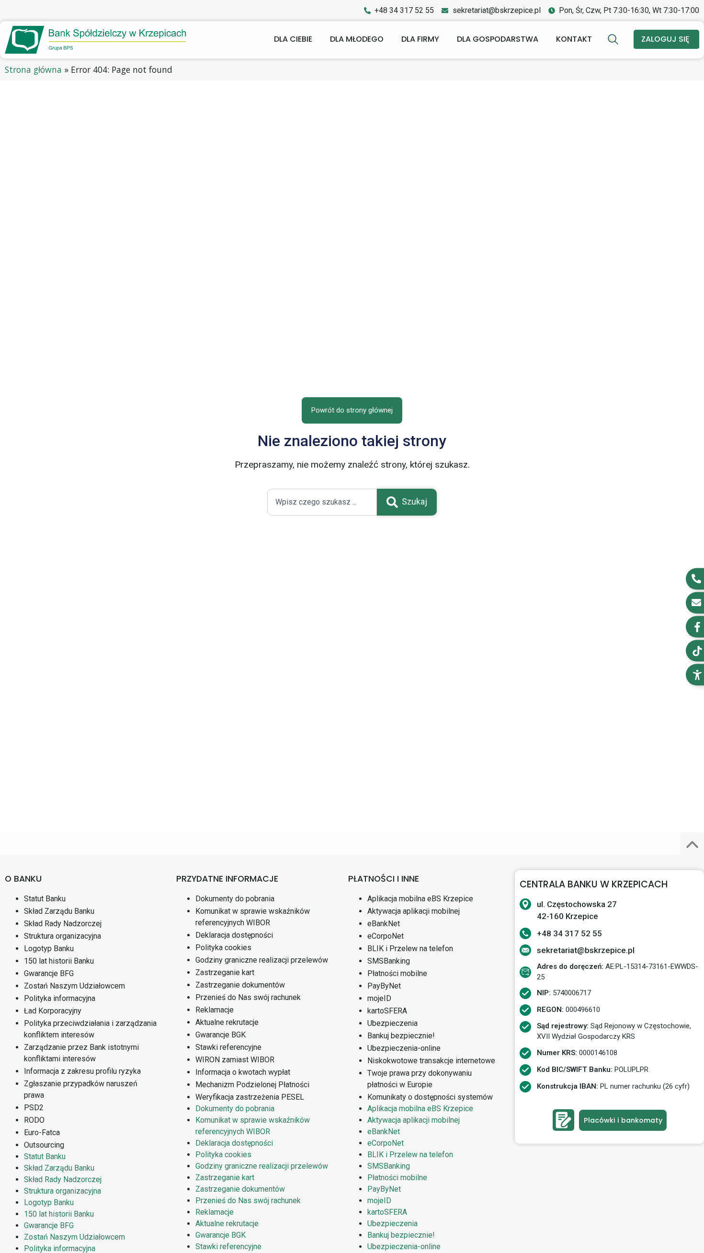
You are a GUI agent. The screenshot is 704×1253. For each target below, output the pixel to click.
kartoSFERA (387, 1010)
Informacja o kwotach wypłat (242, 1072)
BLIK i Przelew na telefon (410, 948)
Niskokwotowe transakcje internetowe (431, 1060)
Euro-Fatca (42, 1132)
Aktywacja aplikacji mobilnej (413, 911)
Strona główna (33, 69)
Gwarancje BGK (220, 1034)
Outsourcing (44, 1145)
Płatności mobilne (397, 973)
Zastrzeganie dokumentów (240, 984)
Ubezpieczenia (392, 1023)
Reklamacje (214, 1009)
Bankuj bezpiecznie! (401, 1035)
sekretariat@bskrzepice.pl (586, 950)
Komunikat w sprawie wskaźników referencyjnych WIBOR (252, 917)
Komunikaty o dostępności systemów (430, 1097)
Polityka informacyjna (59, 998)
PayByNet (384, 985)
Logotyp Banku (49, 948)
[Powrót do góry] (692, 844)
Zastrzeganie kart (224, 972)
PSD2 (34, 1107)
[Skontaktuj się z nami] (563, 1120)
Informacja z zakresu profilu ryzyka (82, 1071)
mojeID (379, 998)
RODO (34, 1120)
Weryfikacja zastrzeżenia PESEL (249, 1097)
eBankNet (383, 923)
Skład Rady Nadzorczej (63, 923)
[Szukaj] (614, 39)
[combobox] (322, 502)
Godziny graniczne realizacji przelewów (261, 960)
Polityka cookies (223, 947)
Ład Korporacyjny (52, 1010)
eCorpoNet (385, 936)
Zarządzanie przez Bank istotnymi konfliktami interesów (81, 1053)
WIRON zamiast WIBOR (234, 1059)
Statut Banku (45, 898)
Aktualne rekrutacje (227, 1022)
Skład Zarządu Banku (59, 911)
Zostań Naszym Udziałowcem (74, 985)
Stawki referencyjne (228, 1047)
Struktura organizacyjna (62, 936)
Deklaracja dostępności (234, 935)
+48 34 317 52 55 (569, 933)
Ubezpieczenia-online (404, 1048)
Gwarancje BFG (49, 973)
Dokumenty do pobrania (234, 898)
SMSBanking (388, 961)
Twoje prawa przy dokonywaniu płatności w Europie (419, 1079)
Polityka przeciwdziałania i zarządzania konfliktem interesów (90, 1029)
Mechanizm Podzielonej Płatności (252, 1084)
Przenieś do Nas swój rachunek (248, 997)
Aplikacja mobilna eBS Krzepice (420, 898)
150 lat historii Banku (59, 961)
